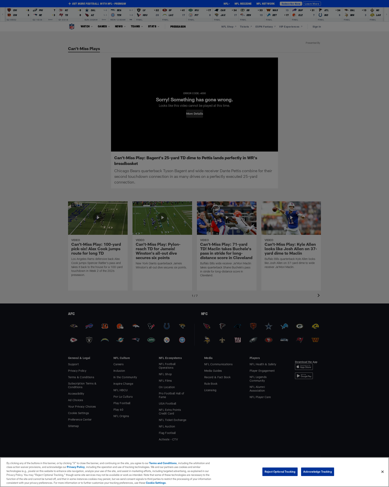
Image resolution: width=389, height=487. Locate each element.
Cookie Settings (156, 482)
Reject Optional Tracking (280, 471)
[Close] (382, 471)
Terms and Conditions (163, 463)
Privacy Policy (76, 467)
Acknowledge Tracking (317, 471)
